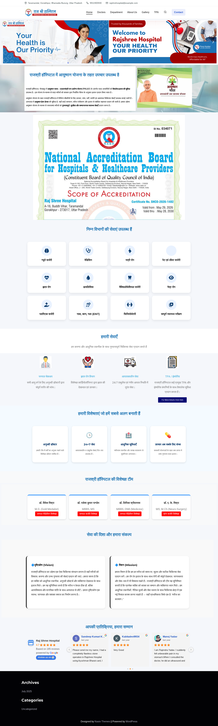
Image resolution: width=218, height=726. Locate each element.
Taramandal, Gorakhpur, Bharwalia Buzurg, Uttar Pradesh (54, 3)
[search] (165, 12)
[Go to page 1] (130, 668)
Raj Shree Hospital (48, 640)
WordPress (131, 721)
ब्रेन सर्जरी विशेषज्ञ (171, 513)
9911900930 (95, 3)
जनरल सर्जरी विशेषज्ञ (88, 513)
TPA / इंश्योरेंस (172, 376)
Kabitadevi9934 (130, 636)
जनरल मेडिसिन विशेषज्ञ (47, 513)
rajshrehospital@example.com (123, 3)
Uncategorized (29, 709)
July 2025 (27, 691)
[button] (5, 42)
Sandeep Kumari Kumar (93, 636)
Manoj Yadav (170, 636)
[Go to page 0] (127, 668)
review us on (44, 657)
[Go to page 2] (132, 668)
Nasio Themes (103, 721)
